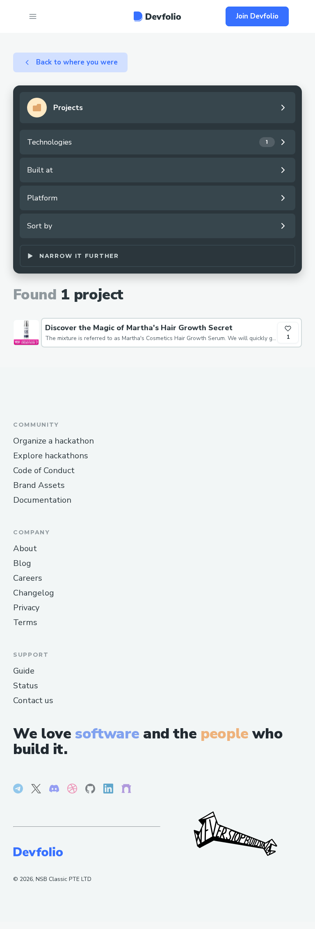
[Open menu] (32, 16)
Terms (25, 622)
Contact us (33, 700)
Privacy (26, 607)
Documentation (42, 500)
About (25, 548)
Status (25, 685)
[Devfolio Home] (157, 16)
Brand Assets (39, 485)
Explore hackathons (50, 455)
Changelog (33, 592)
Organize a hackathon (53, 440)
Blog (22, 563)
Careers (27, 578)
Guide (23, 670)
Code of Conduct (44, 470)
